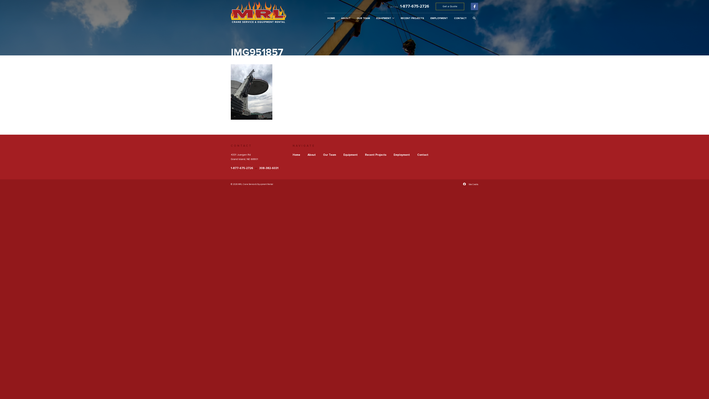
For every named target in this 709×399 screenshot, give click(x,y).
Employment (439, 18)
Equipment (383, 18)
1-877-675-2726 (414, 6)
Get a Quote (450, 6)
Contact (460, 18)
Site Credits (473, 184)
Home (331, 18)
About (345, 18)
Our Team (363, 18)
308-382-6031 (268, 168)
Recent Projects (412, 18)
